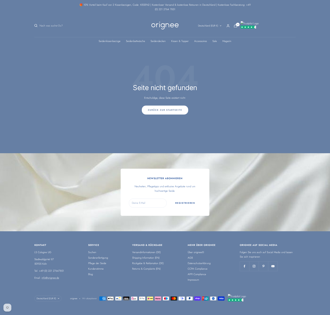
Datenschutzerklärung (199, 263)
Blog (90, 274)
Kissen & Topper (180, 41)
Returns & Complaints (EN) (146, 269)
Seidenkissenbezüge (109, 41)
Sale (214, 41)
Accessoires (200, 41)
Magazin (226, 41)
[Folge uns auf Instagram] (254, 266)
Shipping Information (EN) (146, 258)
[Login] (228, 25)
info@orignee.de (50, 278)
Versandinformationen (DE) (146, 252)
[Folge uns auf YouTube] (273, 266)
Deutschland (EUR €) (208, 25)
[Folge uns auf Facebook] (244, 266)
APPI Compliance (197, 274)
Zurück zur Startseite (165, 110)
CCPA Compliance (197, 269)
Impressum (193, 280)
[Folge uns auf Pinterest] (263, 266)
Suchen (92, 252)
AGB (190, 258)
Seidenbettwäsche (135, 41)
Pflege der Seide (97, 263)
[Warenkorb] (235, 25)
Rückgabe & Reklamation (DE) (148, 263)
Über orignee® (196, 252)
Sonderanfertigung (98, 258)
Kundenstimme (96, 269)
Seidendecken (158, 41)
